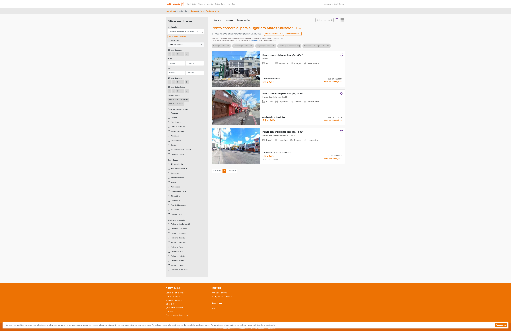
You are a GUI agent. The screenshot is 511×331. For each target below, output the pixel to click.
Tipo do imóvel (173, 40)
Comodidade (173, 160)
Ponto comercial (212, 11)
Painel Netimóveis (222, 4)
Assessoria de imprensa (177, 315)
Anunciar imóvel (330, 4)
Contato (169, 311)
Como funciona (173, 297)
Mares (201, 11)
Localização (172, 27)
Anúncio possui (174, 96)
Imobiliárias (191, 4)
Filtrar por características (177, 109)
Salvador (194, 11)
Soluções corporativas (222, 297)
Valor (170, 59)
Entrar (341, 4)
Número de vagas (175, 78)
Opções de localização (176, 220)
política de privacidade (264, 325)
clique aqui (255, 40)
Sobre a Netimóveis (175, 293)
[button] (186, 44)
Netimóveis (170, 11)
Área (169, 68)
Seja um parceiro (174, 300)
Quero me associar (205, 4)
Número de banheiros (176, 87)
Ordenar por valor (323, 20)
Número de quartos (175, 50)
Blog (233, 4)
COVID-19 (170, 304)
